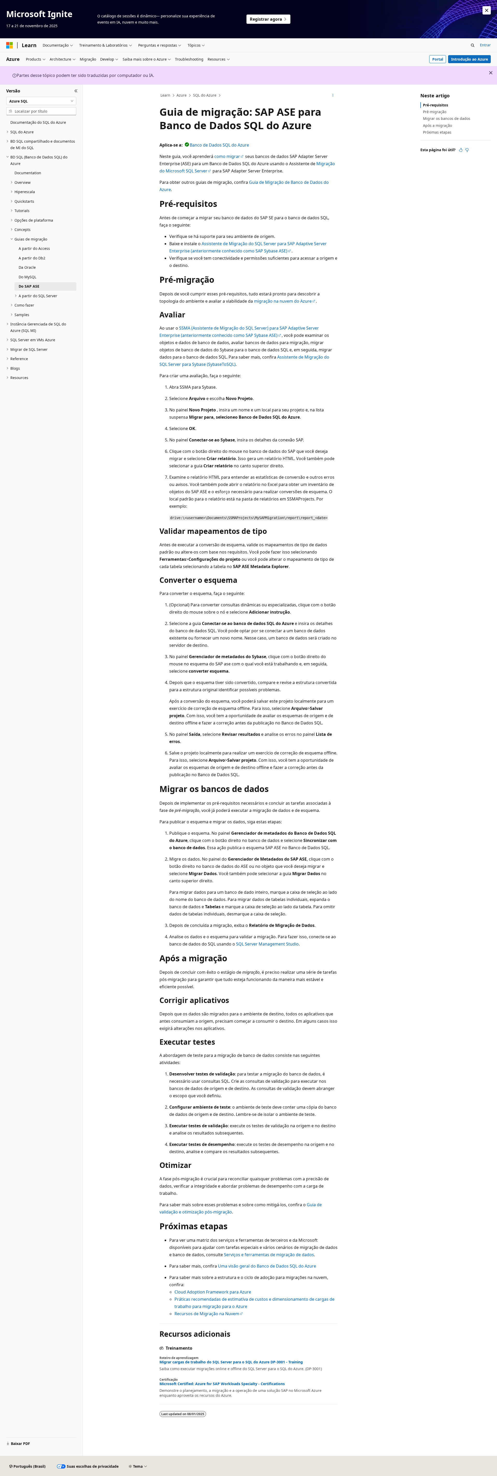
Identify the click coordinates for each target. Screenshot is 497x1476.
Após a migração (437, 125)
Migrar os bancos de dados (446, 118)
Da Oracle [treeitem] (27, 267)
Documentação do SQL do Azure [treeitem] (38, 122)
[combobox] (41, 101)
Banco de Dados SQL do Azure (219, 145)
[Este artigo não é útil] (467, 150)
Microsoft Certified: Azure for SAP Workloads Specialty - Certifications (222, 1384)
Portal (437, 59)
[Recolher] (76, 91)
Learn (165, 95)
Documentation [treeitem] (27, 172)
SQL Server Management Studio (267, 944)
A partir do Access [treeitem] (34, 248)
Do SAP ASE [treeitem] (29, 286)
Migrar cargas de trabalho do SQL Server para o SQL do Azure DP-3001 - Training (231, 1362)
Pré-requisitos (435, 105)
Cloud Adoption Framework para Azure (212, 1292)
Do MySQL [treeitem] (27, 276)
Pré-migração (434, 111)
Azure (182, 95)
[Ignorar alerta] (487, 10)
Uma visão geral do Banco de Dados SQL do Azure (267, 1266)
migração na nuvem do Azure (283, 301)
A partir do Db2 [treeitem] (32, 258)
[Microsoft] (9, 45)
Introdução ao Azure (469, 59)
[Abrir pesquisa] (472, 45)
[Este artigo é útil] (461, 150)
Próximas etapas (437, 132)
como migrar (227, 156)
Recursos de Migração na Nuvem (206, 1314)
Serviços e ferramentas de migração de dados (269, 1254)
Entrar (485, 44)
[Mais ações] (333, 95)
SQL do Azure (204, 95)
